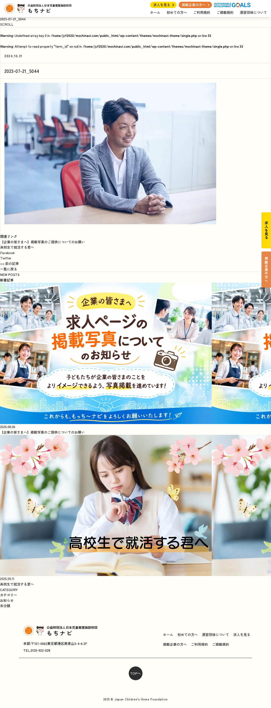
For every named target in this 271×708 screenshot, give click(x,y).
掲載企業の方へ (194, 4)
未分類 (5, 605)
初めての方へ (177, 12)
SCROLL (7, 24)
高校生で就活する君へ (17, 247)
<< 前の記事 (9, 263)
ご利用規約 (201, 12)
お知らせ (7, 600)
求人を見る (161, 4)
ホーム (155, 12)
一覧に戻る (8, 268)
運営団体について (253, 12)
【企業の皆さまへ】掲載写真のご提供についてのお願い (42, 241)
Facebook (7, 252)
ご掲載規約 (225, 12)
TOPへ (135, 673)
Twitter (5, 257)
